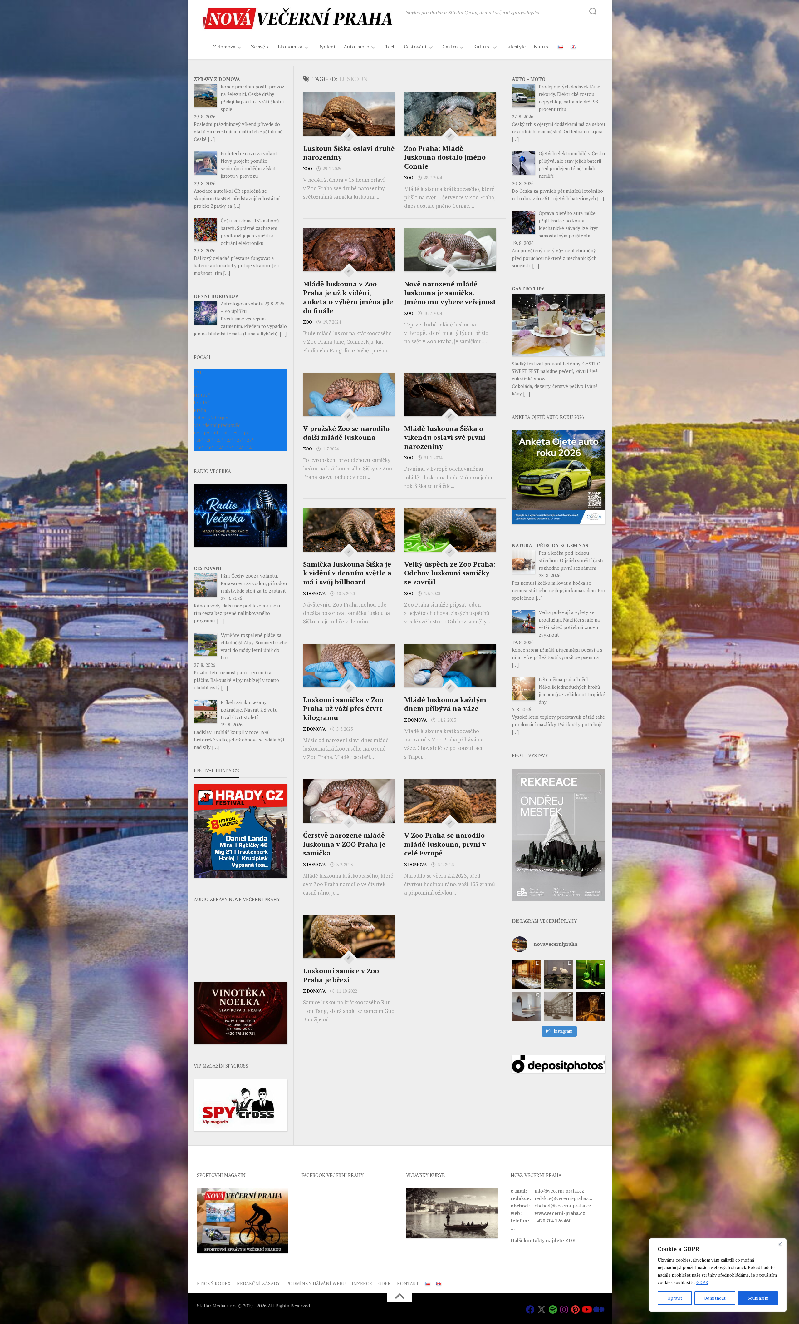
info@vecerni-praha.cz (559, 1191)
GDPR (702, 1282)
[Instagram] (564, 1309)
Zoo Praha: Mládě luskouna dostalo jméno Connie (445, 157)
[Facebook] (530, 1309)
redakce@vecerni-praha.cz (563, 1198)
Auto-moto (356, 46)
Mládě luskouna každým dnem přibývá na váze (445, 704)
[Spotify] (552, 1309)
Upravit (674, 1298)
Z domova (224, 46)
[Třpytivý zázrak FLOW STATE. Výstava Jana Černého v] (590, 974)
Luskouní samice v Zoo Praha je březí (341, 975)
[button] (558, 835)
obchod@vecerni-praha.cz (563, 1206)
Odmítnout (715, 1298)
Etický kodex (214, 1283)
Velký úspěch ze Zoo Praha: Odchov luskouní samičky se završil (449, 572)
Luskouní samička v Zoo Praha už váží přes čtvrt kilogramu (343, 708)
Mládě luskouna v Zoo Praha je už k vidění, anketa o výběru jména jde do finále (348, 297)
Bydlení (327, 46)
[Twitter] (541, 1309)
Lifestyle (516, 46)
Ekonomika (290, 46)
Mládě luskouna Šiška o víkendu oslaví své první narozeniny (444, 437)
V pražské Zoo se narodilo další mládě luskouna (346, 433)
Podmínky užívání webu (316, 1283)
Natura (542, 46)
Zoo (307, 168)
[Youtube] (586, 1309)
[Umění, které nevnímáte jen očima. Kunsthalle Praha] (558, 974)
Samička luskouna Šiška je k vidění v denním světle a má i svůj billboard (347, 572)
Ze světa (260, 46)
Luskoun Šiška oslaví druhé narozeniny (349, 153)
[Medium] (597, 1309)
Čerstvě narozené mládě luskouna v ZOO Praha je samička (344, 844)
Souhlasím (758, 1298)
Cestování (415, 46)
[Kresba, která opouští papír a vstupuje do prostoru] (526, 1006)
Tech (390, 46)
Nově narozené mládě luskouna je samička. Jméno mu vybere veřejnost (450, 292)
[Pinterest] (575, 1309)
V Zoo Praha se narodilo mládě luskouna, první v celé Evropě (445, 844)
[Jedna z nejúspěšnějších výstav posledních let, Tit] (526, 974)
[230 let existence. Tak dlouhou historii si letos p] (558, 1006)
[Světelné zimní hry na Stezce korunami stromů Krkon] (590, 1006)
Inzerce (362, 1283)
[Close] (780, 1243)
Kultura (482, 46)
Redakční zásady (258, 1283)
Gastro (450, 46)
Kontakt (408, 1283)
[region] (718, 1275)
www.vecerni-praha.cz (560, 1213)
